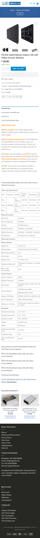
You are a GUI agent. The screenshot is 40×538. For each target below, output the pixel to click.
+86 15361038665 (15, 458)
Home (12, 10)
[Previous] (4, 33)
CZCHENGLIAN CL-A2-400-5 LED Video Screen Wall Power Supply (29, 410)
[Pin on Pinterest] (17, 96)
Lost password (6, 500)
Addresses (5, 497)
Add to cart (18, 68)
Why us (4, 432)
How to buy (5, 440)
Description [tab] (5, 108)
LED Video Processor (8, 518)
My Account (5, 492)
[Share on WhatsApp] (3, 96)
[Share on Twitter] (10, 96)
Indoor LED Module (23, 10)
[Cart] (38, 3)
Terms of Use (5, 443)
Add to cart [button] (10, 417)
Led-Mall (8, 92)
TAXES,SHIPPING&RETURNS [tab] (10, 120)
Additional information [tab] (10, 112)
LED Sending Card (8, 521)
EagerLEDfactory (13, 466)
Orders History (6, 495)
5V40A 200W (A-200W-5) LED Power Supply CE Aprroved (10, 410)
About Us (4, 448)
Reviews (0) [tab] (5, 116)
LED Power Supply (8, 513)
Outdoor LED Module (8, 510)
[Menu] (34, 3)
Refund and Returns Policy (10, 435)
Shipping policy (6, 445)
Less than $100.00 (17, 89)
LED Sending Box (7, 516)
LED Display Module (25, 86)
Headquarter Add (7, 470)
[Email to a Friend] (13, 96)
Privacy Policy (6, 437)
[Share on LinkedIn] (20, 96)
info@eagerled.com (13, 461)
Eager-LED (8, 89)
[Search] (31, 3)
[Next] (35, 33)
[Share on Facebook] (6, 96)
